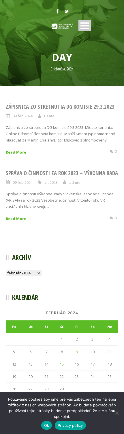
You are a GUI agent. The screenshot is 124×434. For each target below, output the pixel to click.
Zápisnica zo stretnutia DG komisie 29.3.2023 (60, 106)
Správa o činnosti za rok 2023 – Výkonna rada (62, 173)
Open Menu (84, 25)
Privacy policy (70, 425)
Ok (46, 425)
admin (74, 182)
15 (62, 364)
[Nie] (117, 413)
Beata (49, 115)
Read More (16, 152)
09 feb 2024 (23, 115)
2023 (54, 182)
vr (46, 182)
